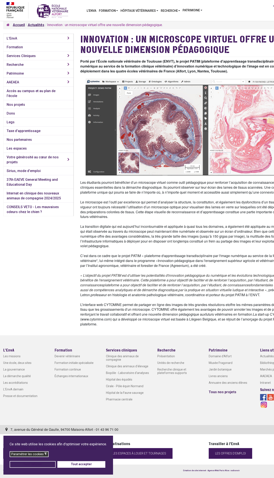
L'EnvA (12, 38)
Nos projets (16, 105)
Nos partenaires (19, 140)
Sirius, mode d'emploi (24, 171)
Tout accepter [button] (81, 464)
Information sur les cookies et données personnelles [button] (53, 448)
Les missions (12, 356)
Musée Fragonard (220, 363)
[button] (108, 10)
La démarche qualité (17, 376)
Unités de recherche (170, 363)
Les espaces (17, 148)
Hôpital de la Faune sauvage (125, 392)
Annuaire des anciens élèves (228, 382)
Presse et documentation (20, 396)
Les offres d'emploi (230, 453)
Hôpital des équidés (119, 379)
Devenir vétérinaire (67, 356)
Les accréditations (15, 382)
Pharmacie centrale (119, 399)
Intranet (265, 382)
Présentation (166, 356)
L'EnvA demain (13, 389)
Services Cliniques (21, 56)
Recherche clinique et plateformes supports (172, 371)
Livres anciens (218, 376)
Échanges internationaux (71, 376)
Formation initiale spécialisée (74, 363)
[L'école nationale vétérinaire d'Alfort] (52, 11)
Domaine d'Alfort (220, 356)
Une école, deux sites (17, 363)
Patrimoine (15, 73)
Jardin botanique (220, 369)
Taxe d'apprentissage (23, 131)
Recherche (15, 65)
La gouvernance (14, 369)
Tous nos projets (222, 392)
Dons (11, 113)
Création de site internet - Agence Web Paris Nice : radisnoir (211, 470)
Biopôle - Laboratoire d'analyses (127, 373)
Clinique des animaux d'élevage (127, 366)
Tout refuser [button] (32, 464)
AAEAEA (13, 82)
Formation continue (68, 369)
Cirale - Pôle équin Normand (124, 386)
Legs (11, 122)
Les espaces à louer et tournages (139, 453)
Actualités (267, 356)
